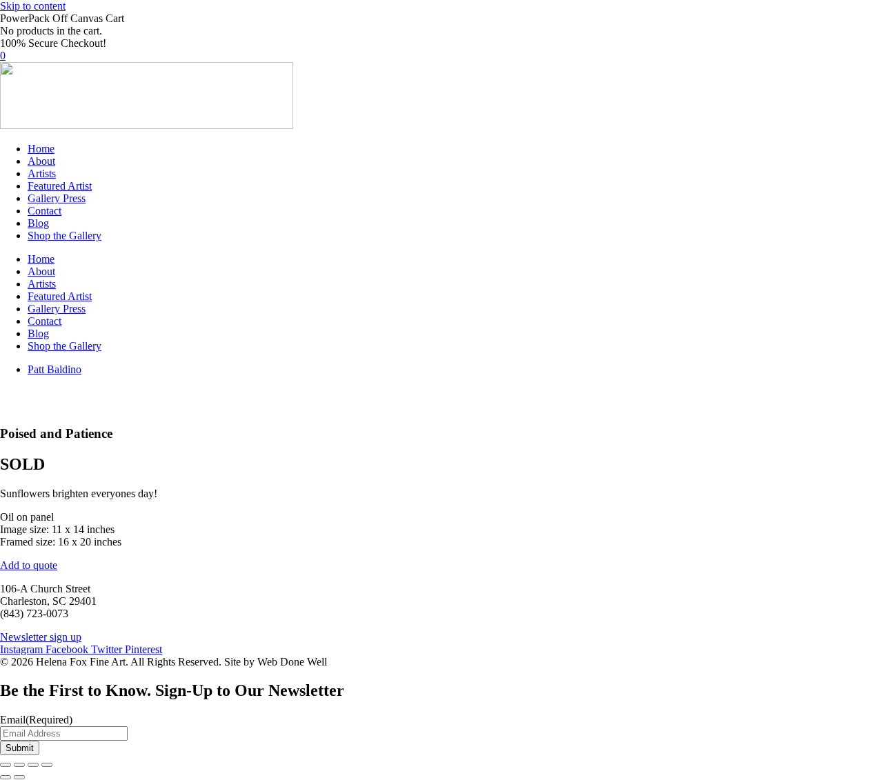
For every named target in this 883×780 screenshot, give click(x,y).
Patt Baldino (54, 369)
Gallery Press (57, 198)
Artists (42, 173)
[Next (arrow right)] (19, 777)
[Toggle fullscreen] (19, 765)
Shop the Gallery (64, 235)
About (41, 161)
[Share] (33, 765)
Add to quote (28, 565)
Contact (44, 211)
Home (41, 148)
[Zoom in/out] (5, 765)
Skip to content (33, 6)
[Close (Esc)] (46, 765)
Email (36, 720)
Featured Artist (60, 186)
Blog (38, 223)
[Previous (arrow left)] (5, 777)
